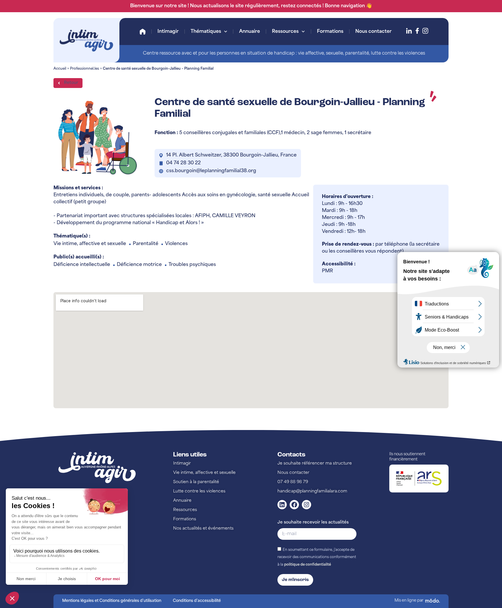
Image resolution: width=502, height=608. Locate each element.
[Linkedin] (282, 504)
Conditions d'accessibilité (197, 601)
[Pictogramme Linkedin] (409, 31)
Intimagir (168, 31)
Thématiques (206, 31)
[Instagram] (306, 504)
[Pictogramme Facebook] (417, 31)
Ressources (285, 31)
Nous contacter (373, 31)
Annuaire (249, 31)
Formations (330, 31)
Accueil (143, 31)
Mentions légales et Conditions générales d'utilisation (111, 601)
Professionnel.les (84, 69)
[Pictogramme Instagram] (425, 31)
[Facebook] (294, 504)
